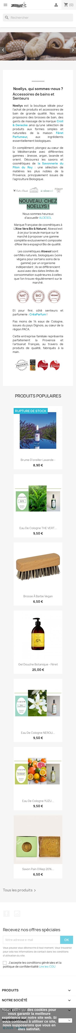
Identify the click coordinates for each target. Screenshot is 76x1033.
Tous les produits (20, 890)
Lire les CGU (47, 966)
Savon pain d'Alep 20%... (38, 869)
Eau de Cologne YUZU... (38, 801)
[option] (38, 46)
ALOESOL (45, 218)
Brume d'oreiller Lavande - (38, 460)
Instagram (17, 914)
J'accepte (65, 1020)
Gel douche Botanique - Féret (38, 664)
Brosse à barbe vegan (38, 596)
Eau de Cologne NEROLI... (38, 733)
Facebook (6, 914)
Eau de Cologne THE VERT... (38, 528)
